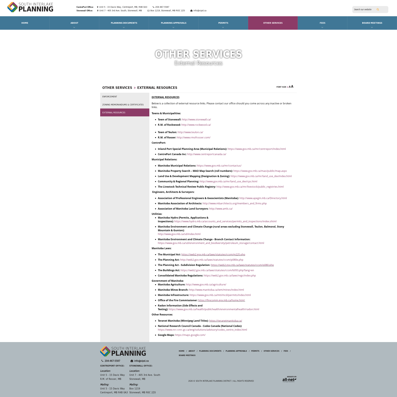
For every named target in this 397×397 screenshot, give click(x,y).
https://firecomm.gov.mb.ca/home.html (221, 300)
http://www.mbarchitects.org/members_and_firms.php (235, 203)
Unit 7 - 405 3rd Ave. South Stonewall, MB (144, 377)
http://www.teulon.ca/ (190, 132)
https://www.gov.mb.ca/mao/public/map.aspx (260, 171)
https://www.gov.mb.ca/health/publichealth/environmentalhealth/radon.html (214, 309)
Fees (322, 23)
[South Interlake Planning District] (30, 7)
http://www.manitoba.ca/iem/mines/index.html (216, 289)
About (74, 23)
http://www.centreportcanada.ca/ (206, 154)
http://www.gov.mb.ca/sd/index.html (179, 234)
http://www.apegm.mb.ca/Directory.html (263, 198)
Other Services (273, 23)
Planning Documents (124, 23)
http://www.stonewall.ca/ (196, 119)
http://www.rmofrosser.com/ (193, 137)
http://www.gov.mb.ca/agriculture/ (206, 284)
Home (181, 350)
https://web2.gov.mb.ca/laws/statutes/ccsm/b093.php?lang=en (217, 270)
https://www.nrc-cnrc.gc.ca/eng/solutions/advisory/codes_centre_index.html (202, 329)
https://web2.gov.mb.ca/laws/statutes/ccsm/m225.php (213, 254)
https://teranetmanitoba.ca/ (225, 320)
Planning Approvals (173, 23)
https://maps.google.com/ (190, 335)
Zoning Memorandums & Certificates (123, 104)
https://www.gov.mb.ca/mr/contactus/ (219, 165)
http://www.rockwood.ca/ (196, 124)
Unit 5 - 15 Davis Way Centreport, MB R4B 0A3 (114, 391)
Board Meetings (372, 23)
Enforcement (109, 96)
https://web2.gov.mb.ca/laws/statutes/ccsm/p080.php (242, 265)
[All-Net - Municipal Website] (289, 380)
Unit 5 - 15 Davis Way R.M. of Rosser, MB (112, 377)
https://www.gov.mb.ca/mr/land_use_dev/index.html (261, 176)
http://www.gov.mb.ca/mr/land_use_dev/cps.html (228, 181)
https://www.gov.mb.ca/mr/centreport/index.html (257, 149)
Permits (223, 23)
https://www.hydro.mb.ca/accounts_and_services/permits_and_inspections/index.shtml (225, 221)
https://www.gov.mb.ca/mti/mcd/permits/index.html (221, 295)
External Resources (157, 87)
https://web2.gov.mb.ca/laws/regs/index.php (230, 275)
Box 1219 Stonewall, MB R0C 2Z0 (142, 391)
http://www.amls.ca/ (221, 208)
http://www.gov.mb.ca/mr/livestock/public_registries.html (250, 186)
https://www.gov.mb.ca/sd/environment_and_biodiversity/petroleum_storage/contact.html (211, 243)
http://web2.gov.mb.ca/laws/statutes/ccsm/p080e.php (211, 259)
